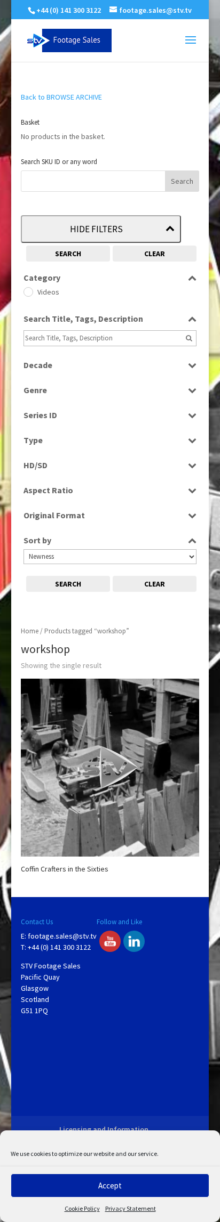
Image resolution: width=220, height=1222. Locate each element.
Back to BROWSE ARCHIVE (61, 97)
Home (29, 631)
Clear (154, 253)
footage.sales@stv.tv (62, 936)
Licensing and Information (103, 1129)
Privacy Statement (130, 1208)
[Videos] (27, 291)
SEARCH (68, 253)
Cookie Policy (82, 1208)
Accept (110, 1185)
